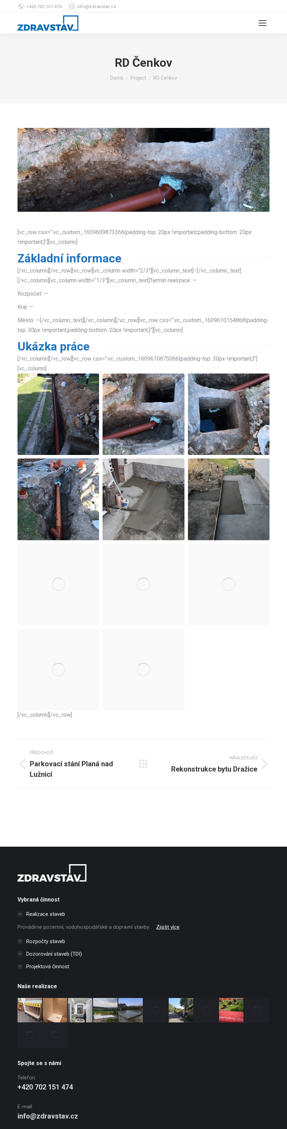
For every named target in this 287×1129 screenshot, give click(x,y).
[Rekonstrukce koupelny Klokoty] (55, 1010)
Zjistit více (168, 927)
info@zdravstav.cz (96, 6)
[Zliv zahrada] (181, 1010)
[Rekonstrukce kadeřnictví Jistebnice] (80, 1010)
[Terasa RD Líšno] (257, 1010)
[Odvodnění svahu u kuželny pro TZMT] (156, 1010)
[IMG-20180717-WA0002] (229, 584)
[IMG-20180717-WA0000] (58, 584)
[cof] (143, 499)
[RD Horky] (105, 1010)
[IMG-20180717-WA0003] (58, 669)
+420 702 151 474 (43, 6)
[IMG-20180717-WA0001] (143, 584)
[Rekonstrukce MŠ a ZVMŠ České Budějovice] (30, 1010)
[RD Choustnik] (131, 1010)
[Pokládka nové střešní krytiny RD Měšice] (231, 1010)
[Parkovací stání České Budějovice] (55, 1035)
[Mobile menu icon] (262, 23)
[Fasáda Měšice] (30, 1035)
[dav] (58, 414)
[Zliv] (206, 1010)
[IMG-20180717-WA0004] (143, 669)
